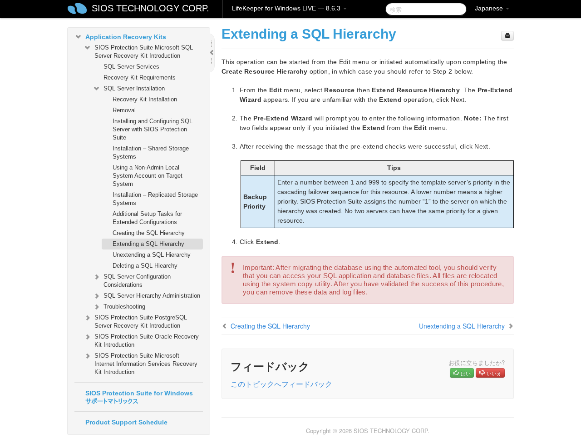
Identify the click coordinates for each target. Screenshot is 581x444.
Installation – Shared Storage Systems (151, 152)
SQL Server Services (131, 66)
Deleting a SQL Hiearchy (145, 265)
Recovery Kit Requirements (139, 77)
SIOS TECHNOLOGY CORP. (150, 8)
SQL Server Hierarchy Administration (151, 295)
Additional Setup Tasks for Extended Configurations (147, 217)
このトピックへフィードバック (281, 384)
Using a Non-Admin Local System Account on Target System (147, 175)
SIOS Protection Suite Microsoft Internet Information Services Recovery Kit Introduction (145, 363)
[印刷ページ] (507, 35)
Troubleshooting (124, 306)
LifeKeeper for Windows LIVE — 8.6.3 (287, 8)
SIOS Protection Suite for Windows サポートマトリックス (139, 397)
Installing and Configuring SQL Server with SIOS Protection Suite (152, 129)
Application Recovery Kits (125, 36)
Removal (124, 110)
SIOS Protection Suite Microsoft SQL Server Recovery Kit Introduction (143, 51)
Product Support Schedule (126, 422)
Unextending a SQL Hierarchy (152, 254)
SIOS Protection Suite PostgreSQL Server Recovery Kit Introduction (140, 321)
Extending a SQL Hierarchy (148, 243)
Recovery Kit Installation (145, 99)
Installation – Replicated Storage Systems (155, 198)
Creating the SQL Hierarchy (149, 232)
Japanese (490, 8)
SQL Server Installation (134, 88)
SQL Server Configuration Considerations (137, 280)
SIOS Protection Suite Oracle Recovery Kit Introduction (146, 340)
